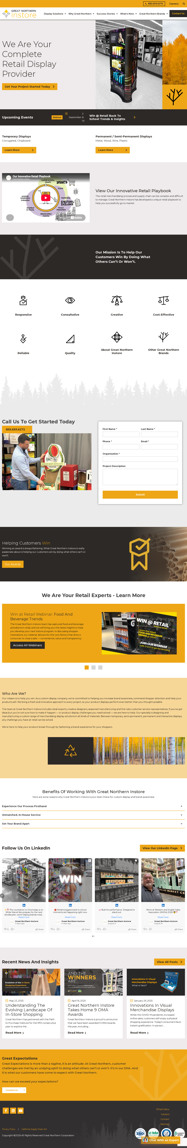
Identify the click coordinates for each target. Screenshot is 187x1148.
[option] (93, 117)
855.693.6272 (155, 3)
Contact (165, 1119)
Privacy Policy (8, 1129)
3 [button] (100, 667)
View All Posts (167, 962)
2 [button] (93, 667)
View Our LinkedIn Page (160, 848)
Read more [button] (23, 917)
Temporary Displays (16, 143)
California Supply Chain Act (34, 1129)
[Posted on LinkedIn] (24, 905)
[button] (2, 895)
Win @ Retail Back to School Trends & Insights (107, 117)
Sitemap (164, 1124)
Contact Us (12, 1090)
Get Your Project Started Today (27, 86)
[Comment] (149, 929)
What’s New (162, 1109)
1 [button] (87, 667)
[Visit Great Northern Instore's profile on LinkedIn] (12, 922)
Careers (174, 3)
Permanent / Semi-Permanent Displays (124, 143)
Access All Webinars (27, 645)
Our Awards (13, 564)
